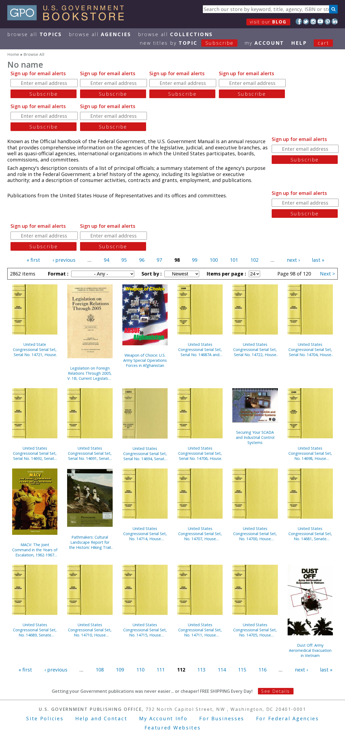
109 (120, 669)
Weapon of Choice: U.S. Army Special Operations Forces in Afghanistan (145, 360)
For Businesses (221, 718)
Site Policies (44, 718)
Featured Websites (172, 727)
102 (254, 260)
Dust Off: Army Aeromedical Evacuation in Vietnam (310, 650)
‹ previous (64, 260)
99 (194, 260)
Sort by (151, 273)
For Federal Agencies (287, 718)
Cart (323, 43)
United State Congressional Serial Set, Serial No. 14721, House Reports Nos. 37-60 (35, 349)
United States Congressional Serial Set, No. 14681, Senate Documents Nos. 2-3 (310, 533)
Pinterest (328, 21)
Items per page (225, 273)
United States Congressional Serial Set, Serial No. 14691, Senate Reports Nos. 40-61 (90, 453)
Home (13, 54)
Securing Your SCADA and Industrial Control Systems (255, 437)
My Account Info (163, 718)
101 (234, 260)
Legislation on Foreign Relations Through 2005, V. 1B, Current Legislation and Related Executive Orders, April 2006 (89, 373)
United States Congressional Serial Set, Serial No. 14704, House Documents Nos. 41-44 (310, 349)
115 (242, 669)
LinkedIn (335, 21)
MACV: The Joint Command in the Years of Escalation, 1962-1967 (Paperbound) (34, 549)
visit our (268, 22)
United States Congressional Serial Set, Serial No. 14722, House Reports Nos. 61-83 (255, 349)
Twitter (306, 21)
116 (262, 669)
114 (222, 669)
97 (159, 260)
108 (100, 669)
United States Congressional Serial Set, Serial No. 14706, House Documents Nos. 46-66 (200, 453)
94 (106, 260)
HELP (299, 43)
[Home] (68, 18)
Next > (327, 273)
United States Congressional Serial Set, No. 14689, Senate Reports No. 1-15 (35, 630)
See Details (275, 691)
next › (293, 260)
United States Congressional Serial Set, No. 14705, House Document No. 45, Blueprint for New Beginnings (255, 630)
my (264, 43)
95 (124, 260)
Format (57, 273)
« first (33, 260)
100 (214, 260)
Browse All (34, 34)
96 (141, 260)
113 (201, 669)
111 (161, 669)
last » (318, 260)
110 (140, 669)
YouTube (320, 21)
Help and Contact (101, 718)
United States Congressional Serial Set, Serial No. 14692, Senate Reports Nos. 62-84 (35, 453)
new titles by (187, 43)
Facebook (299, 21)
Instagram (313, 21)
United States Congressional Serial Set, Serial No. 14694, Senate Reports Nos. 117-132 (145, 453)
